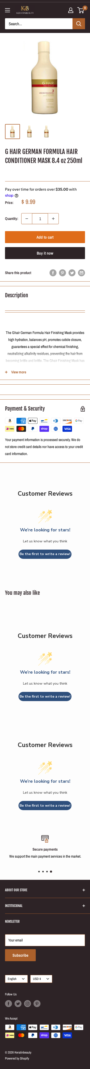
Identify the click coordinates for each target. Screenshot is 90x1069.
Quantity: (11, 218)
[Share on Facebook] (53, 272)
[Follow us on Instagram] (27, 1003)
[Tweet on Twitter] (72, 272)
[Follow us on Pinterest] (37, 1003)
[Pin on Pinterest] (62, 272)
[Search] (78, 23)
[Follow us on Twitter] (18, 1003)
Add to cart (45, 237)
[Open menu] (7, 10)
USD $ (37, 979)
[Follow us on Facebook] (8, 1003)
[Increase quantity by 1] (53, 218)
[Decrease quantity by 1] (27, 218)
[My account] (70, 10)
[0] (81, 10)
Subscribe (20, 955)
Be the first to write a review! (45, 554)
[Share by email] (81, 272)
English (12, 979)
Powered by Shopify (17, 1058)
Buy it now (45, 253)
